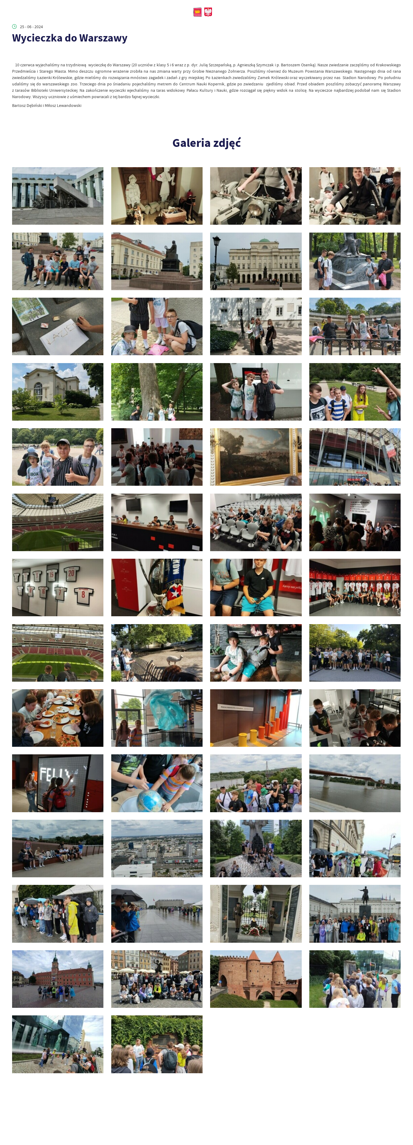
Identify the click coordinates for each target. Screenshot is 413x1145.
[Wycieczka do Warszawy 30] (57, 587)
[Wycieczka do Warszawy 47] (355, 261)
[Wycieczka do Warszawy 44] (255, 326)
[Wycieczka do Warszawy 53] (157, 196)
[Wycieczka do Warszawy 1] (157, 1044)
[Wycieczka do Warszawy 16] (255, 783)
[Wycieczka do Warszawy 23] (355, 653)
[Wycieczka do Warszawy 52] (255, 196)
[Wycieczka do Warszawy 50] (57, 261)
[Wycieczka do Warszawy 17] (157, 783)
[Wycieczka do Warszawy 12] (255, 848)
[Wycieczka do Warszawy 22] (57, 718)
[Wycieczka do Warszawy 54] (57, 196)
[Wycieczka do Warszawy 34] (57, 522)
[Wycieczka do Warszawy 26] (57, 653)
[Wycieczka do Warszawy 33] (157, 522)
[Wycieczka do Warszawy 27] (355, 587)
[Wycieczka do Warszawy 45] (157, 326)
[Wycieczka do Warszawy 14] (57, 848)
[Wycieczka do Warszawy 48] (255, 261)
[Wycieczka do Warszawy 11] (355, 848)
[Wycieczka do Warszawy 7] (355, 913)
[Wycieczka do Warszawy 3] (355, 979)
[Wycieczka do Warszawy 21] (157, 718)
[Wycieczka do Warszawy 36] (255, 457)
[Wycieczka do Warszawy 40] (255, 392)
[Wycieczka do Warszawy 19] (355, 718)
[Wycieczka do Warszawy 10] (57, 913)
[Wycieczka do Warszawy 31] (355, 522)
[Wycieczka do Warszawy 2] (57, 1044)
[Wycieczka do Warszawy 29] (157, 587)
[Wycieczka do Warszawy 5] (157, 979)
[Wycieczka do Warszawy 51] (355, 196)
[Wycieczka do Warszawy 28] (255, 587)
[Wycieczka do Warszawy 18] (57, 783)
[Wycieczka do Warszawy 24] (255, 653)
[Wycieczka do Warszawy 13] (157, 848)
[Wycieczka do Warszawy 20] (255, 718)
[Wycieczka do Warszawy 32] (255, 522)
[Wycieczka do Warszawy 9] (157, 913)
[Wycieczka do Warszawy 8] (255, 913)
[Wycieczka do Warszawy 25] (157, 653)
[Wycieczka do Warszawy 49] (157, 261)
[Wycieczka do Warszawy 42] (57, 392)
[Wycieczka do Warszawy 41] (157, 392)
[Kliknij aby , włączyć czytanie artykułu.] (16, 54)
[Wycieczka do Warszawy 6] (57, 979)
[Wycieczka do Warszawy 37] (157, 457)
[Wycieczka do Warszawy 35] (355, 457)
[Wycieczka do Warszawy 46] (57, 326)
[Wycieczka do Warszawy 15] (355, 783)
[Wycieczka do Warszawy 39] (355, 392)
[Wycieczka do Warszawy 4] (255, 979)
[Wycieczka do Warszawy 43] (355, 326)
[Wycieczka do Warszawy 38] (57, 457)
